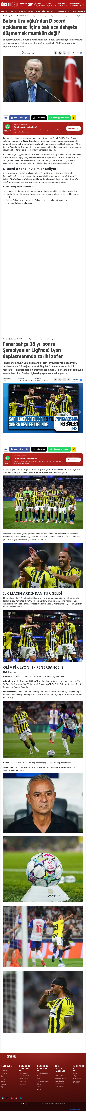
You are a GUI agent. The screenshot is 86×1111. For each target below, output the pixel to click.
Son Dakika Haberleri (76, 1082)
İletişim (75, 1076)
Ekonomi (4, 1073)
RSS (24, 1103)
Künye (75, 1073)
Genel (39, 1086)
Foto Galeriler (59, 1084)
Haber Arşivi (23, 1084)
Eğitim (3, 1087)
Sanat (39, 1078)
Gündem (4, 1070)
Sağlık (3, 1081)
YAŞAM (75, 11)
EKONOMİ (22, 11)
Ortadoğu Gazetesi (10, 16)
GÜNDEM (4, 11)
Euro (49, 3)
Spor (2, 1076)
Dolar (39, 3)
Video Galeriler (24, 1078)
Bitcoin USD (75, 3)
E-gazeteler (23, 1081)
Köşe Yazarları (23, 1073)
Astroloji (39, 1076)
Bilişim (39, 1089)
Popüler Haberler (42, 1073)
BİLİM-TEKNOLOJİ (49, 11)
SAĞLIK (31, 11)
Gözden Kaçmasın (43, 1081)
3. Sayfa (3, 1078)
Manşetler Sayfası (25, 1076)
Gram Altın (62, 3)
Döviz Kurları (59, 1075)
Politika (3, 1084)
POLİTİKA (13, 11)
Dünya (39, 1084)
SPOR (38, 11)
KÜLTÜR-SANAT (64, 11)
